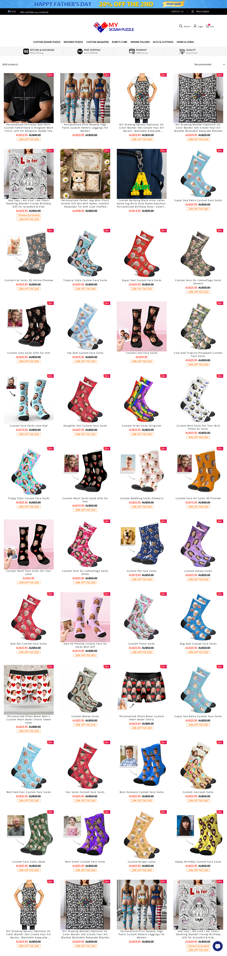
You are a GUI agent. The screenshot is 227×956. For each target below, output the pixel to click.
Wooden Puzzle (73, 41)
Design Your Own (28, 145)
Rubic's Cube (119, 41)
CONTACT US (177, 11)
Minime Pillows (140, 41)
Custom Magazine (97, 41)
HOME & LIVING (185, 41)
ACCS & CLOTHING (163, 41)
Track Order (202, 11)
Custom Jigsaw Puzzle (46, 41)
